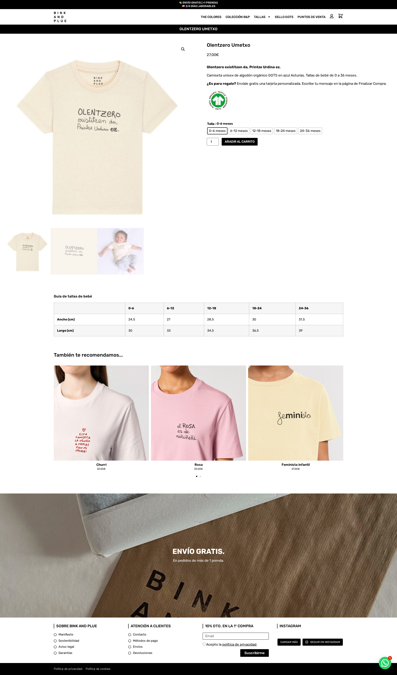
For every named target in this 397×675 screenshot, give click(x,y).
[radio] (217, 131)
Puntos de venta (311, 17)
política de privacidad (239, 644)
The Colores (211, 17)
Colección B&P (238, 17)
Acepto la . (231, 644)
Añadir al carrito (240, 141)
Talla (210, 123)
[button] (183, 49)
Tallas (259, 17)
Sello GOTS (284, 17)
